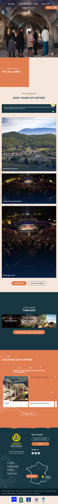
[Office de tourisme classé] (14, 499)
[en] (55, 7)
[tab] (19, 369)
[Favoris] (48, 7)
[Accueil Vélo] (21, 499)
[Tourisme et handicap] (29, 499)
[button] (51, 8)
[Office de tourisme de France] (43, 499)
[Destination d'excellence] (36, 499)
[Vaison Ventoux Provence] (29, 9)
